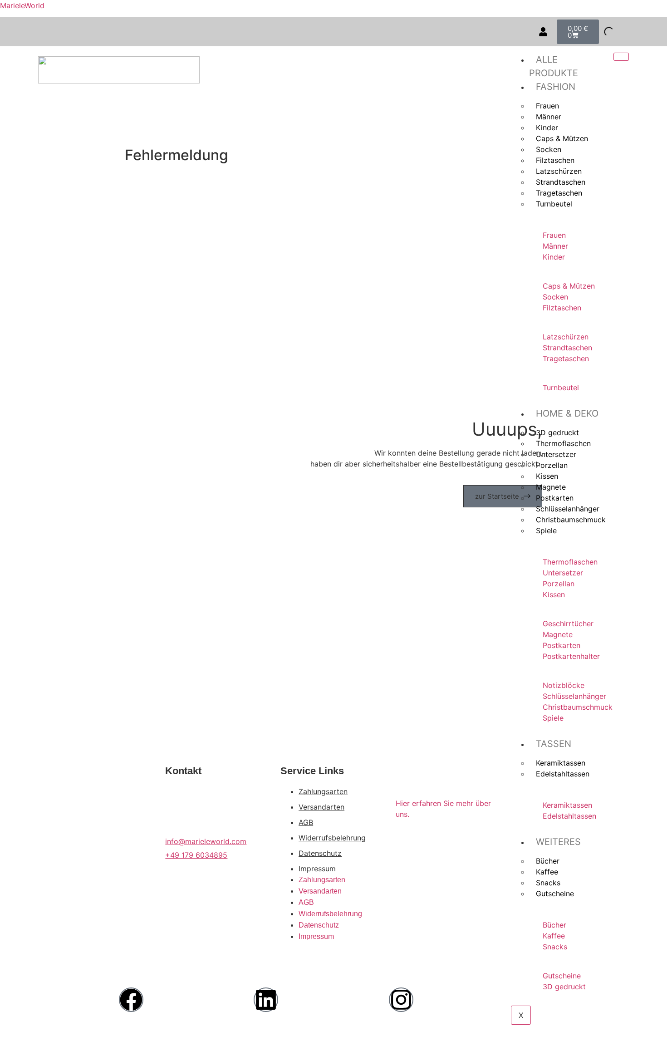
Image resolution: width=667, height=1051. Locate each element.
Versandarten (321, 806)
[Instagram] (401, 999)
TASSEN (553, 743)
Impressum (317, 868)
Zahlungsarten (323, 791)
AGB (306, 822)
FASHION (555, 86)
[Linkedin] (266, 999)
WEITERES (558, 841)
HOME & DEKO (567, 413)
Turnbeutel (554, 203)
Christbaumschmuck (571, 519)
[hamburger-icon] (621, 57)
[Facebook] (131, 999)
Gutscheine (555, 893)
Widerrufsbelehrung (332, 837)
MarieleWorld (22, 5)
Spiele (546, 530)
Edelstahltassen (562, 773)
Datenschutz (320, 853)
